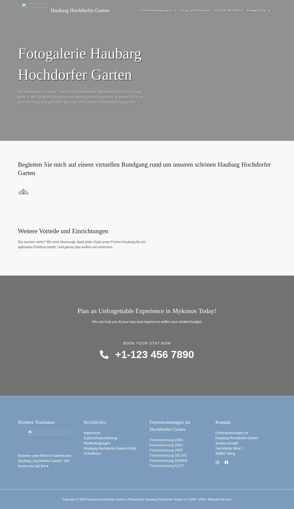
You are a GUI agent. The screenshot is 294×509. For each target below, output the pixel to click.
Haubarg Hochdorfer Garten (80, 10)
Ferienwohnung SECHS (168, 455)
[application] (174, 10)
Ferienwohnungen (157, 10)
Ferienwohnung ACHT (167, 466)
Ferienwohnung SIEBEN (168, 460)
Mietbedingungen (97, 443)
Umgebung (256, 10)
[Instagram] (217, 462)
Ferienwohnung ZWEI (166, 440)
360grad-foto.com (219, 499)
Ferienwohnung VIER (166, 450)
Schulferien (92, 453)
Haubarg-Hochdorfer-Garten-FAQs (110, 448)
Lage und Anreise (196, 10)
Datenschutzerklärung (100, 438)
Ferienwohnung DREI (166, 445)
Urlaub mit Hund (229, 10)
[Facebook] (226, 462)
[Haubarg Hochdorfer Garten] (34, 10)
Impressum (92, 433)
